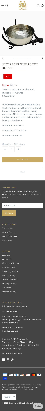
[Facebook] (3, 359)
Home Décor (8, 232)
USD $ (7, 397)
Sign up (9, 213)
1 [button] (15, 57)
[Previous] (2, 58)
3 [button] (24, 57)
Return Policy (8, 275)
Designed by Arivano (32, 403)
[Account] (37, 5)
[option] (22, 33)
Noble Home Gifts (14, 93)
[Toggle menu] (2, 5)
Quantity (13, 144)
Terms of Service (10, 279)
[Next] (42, 58)
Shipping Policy (10, 271)
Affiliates (6, 288)
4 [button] (29, 57)
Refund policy (9, 292)
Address (6, 255)
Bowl (22, 172)
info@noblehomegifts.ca (14, 306)
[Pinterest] (12, 359)
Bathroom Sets (9, 236)
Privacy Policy (9, 283)
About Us (6, 259)
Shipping (6, 89)
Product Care (8, 267)
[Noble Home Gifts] (22, 5)
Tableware (7, 228)
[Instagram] (8, 359)
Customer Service (11, 263)
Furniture (7, 240)
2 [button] (20, 57)
